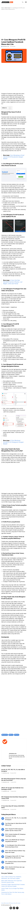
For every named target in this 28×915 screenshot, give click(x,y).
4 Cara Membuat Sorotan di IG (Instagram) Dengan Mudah (13, 442)
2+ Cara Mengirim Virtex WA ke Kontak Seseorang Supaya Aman (15, 846)
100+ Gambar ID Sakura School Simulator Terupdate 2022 (15, 862)
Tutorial (17, 734)
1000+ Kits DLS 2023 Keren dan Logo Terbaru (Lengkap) (15, 867)
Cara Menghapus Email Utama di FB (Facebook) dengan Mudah (13, 156)
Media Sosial (7, 7)
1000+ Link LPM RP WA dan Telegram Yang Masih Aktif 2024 (15, 840)
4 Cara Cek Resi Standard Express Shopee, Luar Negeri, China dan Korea (12, 281)
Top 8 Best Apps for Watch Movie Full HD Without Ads (15, 824)
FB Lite (11, 734)
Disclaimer (7, 903)
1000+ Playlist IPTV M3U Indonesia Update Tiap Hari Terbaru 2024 (14, 829)
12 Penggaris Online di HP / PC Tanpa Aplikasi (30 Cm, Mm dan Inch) (14, 856)
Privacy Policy (13, 903)
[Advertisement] (14, 25)
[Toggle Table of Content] (9, 108)
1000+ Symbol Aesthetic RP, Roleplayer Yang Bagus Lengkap (15, 835)
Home (2, 7)
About (2, 903)
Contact (18, 903)
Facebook (5, 734)
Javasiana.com (5, 46)
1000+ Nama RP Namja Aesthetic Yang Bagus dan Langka (15, 851)
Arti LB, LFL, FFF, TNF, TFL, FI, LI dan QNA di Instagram (16, 818)
